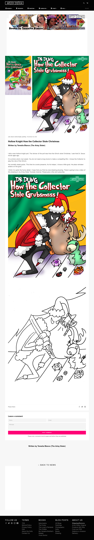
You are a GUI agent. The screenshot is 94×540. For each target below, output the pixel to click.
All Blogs (58, 523)
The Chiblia (43, 529)
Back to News (48, 465)
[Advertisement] (47, 42)
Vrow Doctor (43, 535)
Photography (59, 527)
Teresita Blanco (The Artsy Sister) (31, 145)
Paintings (58, 525)
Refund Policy (27, 525)
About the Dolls (27, 531)
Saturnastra (43, 523)
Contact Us (26, 533)
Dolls (57, 529)
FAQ (23, 529)
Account (87, 8)
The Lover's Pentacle (46, 527)
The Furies (42, 525)
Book (57, 531)
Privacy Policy (27, 527)
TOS (23, 523)
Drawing (58, 533)
